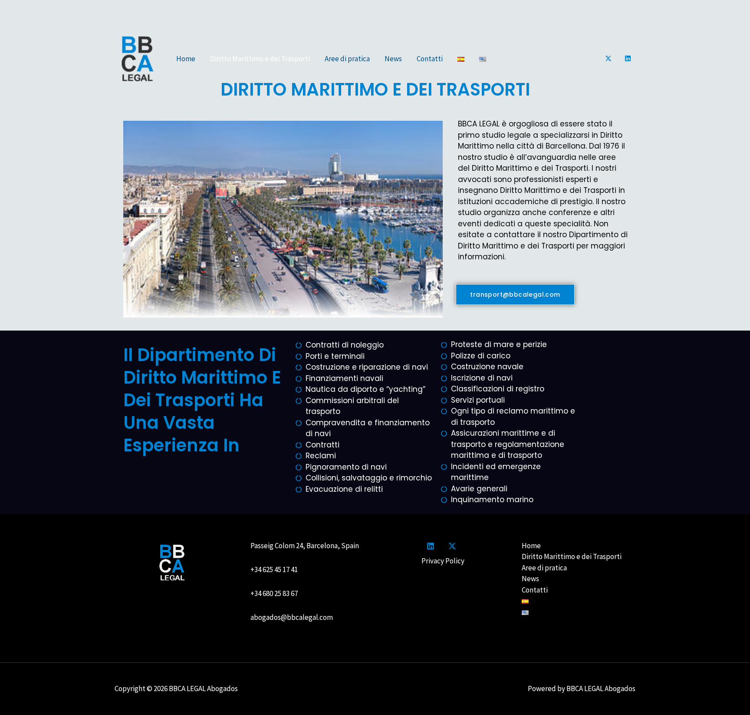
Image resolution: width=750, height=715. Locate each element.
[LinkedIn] (627, 58)
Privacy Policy (442, 561)
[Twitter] (608, 58)
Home (185, 58)
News (393, 58)
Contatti (430, 58)
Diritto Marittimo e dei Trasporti (260, 58)
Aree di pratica (347, 58)
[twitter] (453, 546)
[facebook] (432, 546)
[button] (515, 294)
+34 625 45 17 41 (275, 569)
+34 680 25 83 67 (274, 593)
